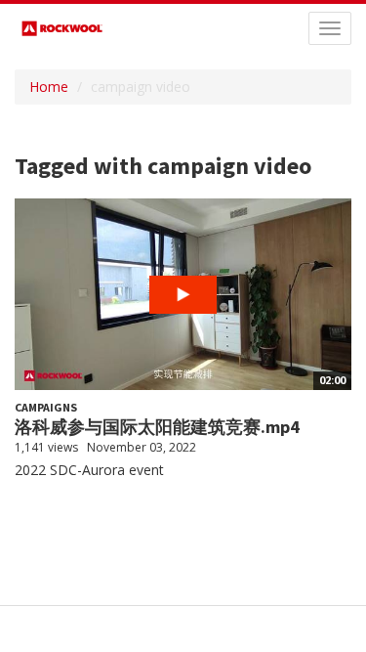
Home (48, 86)
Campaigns (46, 407)
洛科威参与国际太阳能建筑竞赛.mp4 (157, 426)
